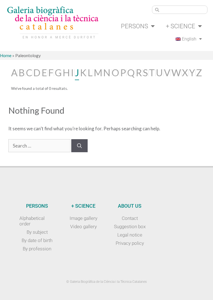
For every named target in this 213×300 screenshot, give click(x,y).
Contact (130, 218)
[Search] (79, 145)
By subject (37, 232)
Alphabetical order (32, 221)
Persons (134, 26)
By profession (37, 248)
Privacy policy (130, 243)
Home (5, 55)
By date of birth (37, 240)
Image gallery (83, 218)
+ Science (180, 26)
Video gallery (83, 226)
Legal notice (129, 235)
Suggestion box (130, 226)
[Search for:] (39, 146)
